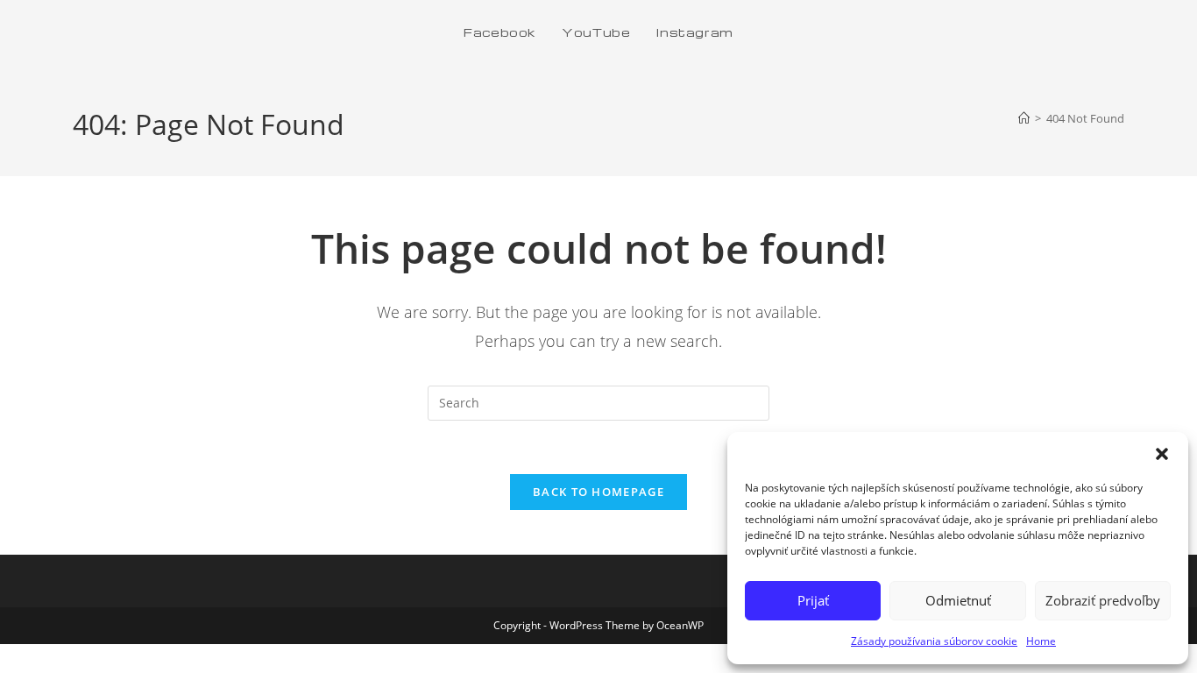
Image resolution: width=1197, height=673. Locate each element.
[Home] (1024, 118)
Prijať (813, 600)
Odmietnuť (958, 600)
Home (1041, 641)
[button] (1162, 454)
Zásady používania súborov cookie (934, 641)
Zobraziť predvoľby (1102, 600)
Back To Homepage (598, 491)
